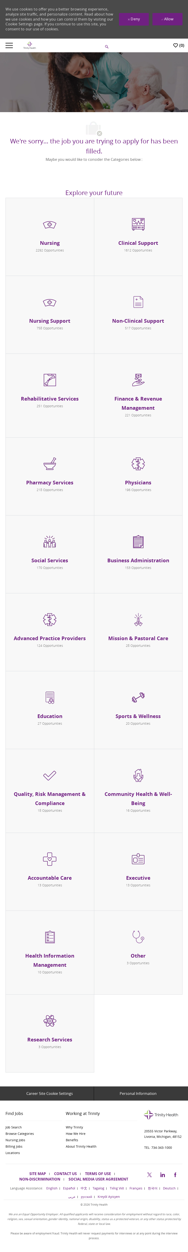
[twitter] (149, 1174)
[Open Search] (107, 47)
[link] (34, 1127)
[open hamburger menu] (9, 45)
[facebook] (175, 1174)
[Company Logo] (30, 45)
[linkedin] (162, 1174)
